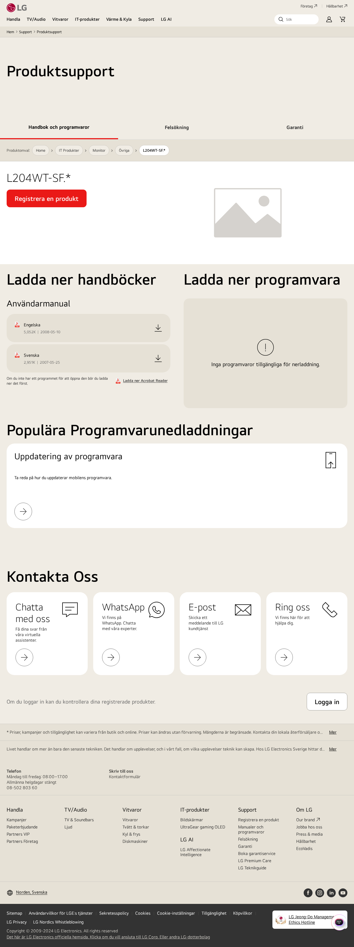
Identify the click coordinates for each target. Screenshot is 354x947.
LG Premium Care (254, 860)
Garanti (245, 846)
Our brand (305, 819)
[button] (296, 19)
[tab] (59, 128)
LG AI (166, 19)
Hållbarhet (334, 6)
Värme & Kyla (119, 19)
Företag (307, 6)
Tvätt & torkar (136, 827)
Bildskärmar (191, 819)
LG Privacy (17, 922)
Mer (333, 732)
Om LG (304, 809)
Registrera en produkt (258, 819)
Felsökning (248, 839)
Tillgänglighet (214, 913)
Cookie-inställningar (176, 913)
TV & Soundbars (79, 819)
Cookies (142, 913)
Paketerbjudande (22, 827)
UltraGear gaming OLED (202, 827)
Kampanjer (17, 819)
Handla (13, 19)
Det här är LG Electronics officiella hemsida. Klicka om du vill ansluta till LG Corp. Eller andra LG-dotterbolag (108, 937)
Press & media (309, 834)
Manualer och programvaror (251, 829)
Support (146, 19)
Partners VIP (18, 834)
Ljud (68, 827)
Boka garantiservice (256, 853)
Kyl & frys (131, 834)
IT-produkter (87, 19)
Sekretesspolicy (114, 913)
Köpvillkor (242, 913)
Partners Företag (22, 841)
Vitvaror (60, 19)
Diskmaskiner (135, 841)
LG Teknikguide (252, 867)
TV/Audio (36, 19)
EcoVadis (304, 848)
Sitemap (14, 913)
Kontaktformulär (124, 776)
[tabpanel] (177, 340)
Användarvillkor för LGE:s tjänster (61, 913)
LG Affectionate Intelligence (195, 852)
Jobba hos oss (309, 827)
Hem (10, 32)
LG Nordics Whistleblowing (58, 922)
